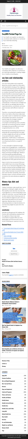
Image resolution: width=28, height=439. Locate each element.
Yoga (3, 430)
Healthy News (12, 293)
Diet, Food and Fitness (13, 338)
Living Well (18, 294)
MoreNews (11, 437)
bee (4, 43)
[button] (1, 21)
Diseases (4, 386)
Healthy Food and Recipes (7, 403)
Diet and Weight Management (8, 381)
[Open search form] (25, 21)
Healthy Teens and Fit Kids (8, 294)
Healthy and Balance (18, 314)
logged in (11, 275)
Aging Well (5, 293)
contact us (4, 363)
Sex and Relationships (7, 422)
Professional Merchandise (10, 238)
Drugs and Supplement (7, 389)
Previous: (12, 260)
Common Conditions (13, 313)
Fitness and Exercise (6, 395)
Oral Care (4, 419)
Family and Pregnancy (8, 314)
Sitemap (4, 366)
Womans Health (5, 30)
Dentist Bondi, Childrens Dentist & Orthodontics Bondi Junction (10, 302)
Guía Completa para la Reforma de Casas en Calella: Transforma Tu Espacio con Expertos (13, 349)
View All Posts (14, 254)
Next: (7, 265)
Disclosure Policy (6, 361)
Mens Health (15, 296)
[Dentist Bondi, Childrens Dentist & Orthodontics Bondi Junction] (14, 292)
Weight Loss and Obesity (7, 425)
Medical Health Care (7, 296)
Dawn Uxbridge (7, 236)
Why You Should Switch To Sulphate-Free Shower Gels (12, 326)
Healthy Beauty (6, 316)
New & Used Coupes (9, 240)
